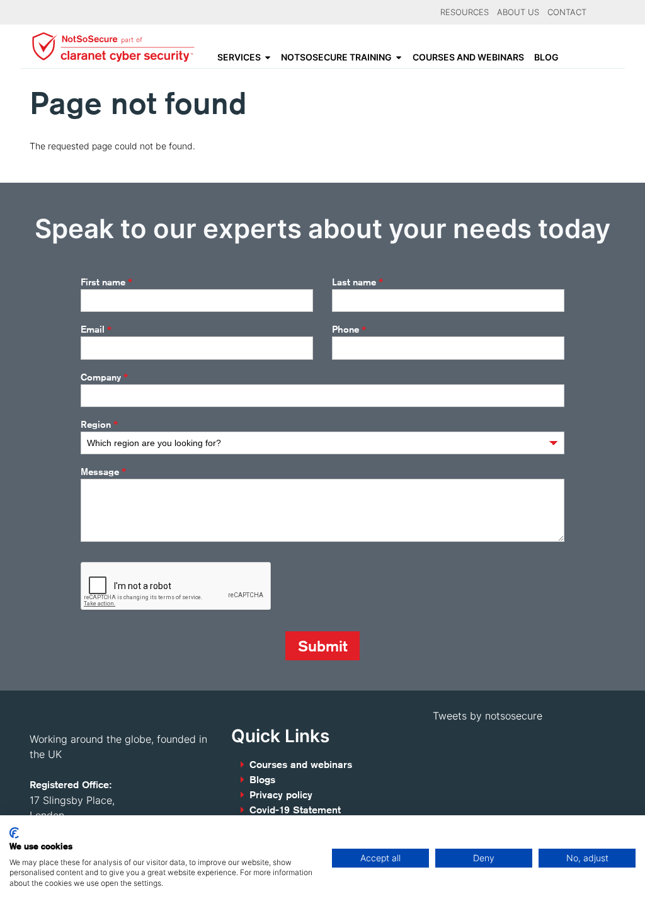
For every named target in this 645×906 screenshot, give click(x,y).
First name (106, 282)
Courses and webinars (468, 57)
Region (99, 425)
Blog (546, 57)
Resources (464, 12)
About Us (518, 12)
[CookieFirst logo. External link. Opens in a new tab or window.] (14, 833)
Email (96, 329)
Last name (357, 282)
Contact (566, 12)
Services (239, 57)
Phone (349, 329)
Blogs (262, 780)
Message (103, 472)
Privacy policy (280, 795)
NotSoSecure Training (336, 57)
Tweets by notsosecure (487, 715)
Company (104, 377)
